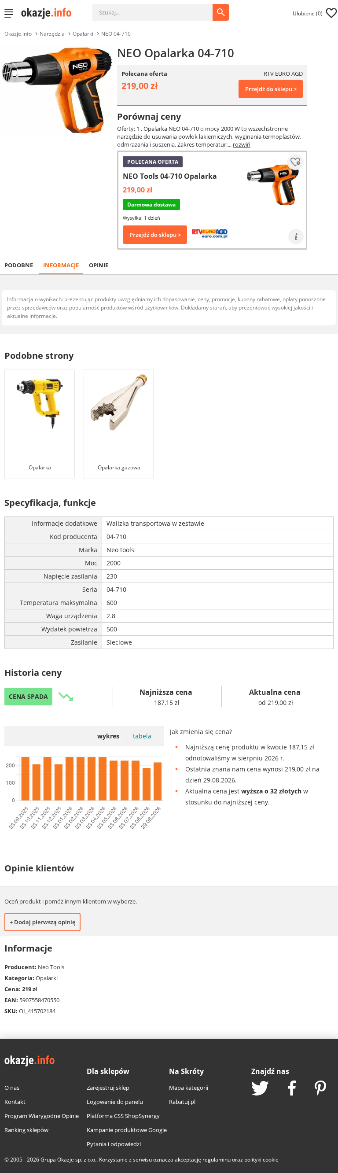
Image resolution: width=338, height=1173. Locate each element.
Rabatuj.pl (182, 1102)
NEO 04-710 (116, 33)
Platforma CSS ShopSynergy (123, 1116)
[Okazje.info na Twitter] (260, 1089)
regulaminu (216, 1159)
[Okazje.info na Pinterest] (320, 1089)
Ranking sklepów (26, 1130)
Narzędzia (52, 33)
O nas (11, 1088)
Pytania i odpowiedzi (114, 1144)
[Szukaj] (159, 8)
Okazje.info (18, 33)
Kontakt (15, 1102)
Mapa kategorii (188, 1088)
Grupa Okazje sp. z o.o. (68, 1159)
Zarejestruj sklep (108, 1088)
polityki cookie (261, 1159)
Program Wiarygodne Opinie (41, 1116)
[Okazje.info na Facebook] (292, 1089)
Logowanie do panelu (115, 1102)
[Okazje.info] (49, 13)
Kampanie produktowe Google (127, 1130)
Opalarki (83, 33)
